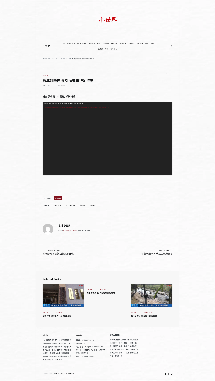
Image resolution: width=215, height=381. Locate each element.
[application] (107, 138)
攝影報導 (92, 43)
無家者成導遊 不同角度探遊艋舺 (101, 292)
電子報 (112, 49)
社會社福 (106, 43)
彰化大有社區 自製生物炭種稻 (144, 316)
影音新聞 (70, 43)
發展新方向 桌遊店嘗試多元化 (58, 252)
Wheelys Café (70, 205)
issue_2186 (57, 205)
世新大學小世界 (61, 373)
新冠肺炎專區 (82, 43)
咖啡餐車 (82, 205)
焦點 (62, 43)
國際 (98, 43)
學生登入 (71, 373)
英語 (106, 49)
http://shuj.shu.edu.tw (70, 230)
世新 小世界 (46, 85)
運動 (146, 43)
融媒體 (100, 49)
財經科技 (131, 43)
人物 (152, 43)
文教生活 (123, 43)
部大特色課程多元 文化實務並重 (57, 316)
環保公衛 (114, 43)
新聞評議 (140, 43)
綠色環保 (92, 205)
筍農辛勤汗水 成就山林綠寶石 (156, 252)
